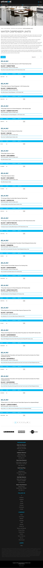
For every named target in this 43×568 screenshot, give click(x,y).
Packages (21, 520)
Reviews (21, 524)
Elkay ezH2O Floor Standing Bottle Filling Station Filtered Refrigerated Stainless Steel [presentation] (15, 249)
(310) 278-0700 (21, 482)
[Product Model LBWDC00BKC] (21, 402)
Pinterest (21, 505)
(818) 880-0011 (21, 458)
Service (21, 538)
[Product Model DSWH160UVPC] (21, 288)
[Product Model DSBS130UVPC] (21, 86)
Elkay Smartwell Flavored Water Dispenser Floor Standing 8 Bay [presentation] (11, 271)
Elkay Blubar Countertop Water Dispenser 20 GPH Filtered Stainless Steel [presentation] (13, 69)
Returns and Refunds (21, 528)
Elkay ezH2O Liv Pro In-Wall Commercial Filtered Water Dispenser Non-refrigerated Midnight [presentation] (16, 408)
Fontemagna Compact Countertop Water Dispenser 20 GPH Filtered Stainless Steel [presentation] (14, 226)
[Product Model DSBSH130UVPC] (21, 108)
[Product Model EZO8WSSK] (21, 379)
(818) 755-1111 (21, 450)
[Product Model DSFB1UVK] (21, 198)
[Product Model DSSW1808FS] (21, 265)
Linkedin (21, 509)
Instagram (21, 499)
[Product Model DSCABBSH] (21, 153)
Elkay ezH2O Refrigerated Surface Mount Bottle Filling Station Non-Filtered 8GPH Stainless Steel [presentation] (17, 338)
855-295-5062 (13, 552)
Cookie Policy (21, 532)
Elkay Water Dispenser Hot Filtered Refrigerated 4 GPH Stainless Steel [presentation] (12, 293)
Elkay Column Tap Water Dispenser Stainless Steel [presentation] (9, 137)
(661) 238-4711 (21, 465)
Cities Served (21, 540)
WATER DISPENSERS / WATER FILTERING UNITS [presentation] (9, 67)
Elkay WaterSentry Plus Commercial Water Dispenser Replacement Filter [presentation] (13, 316)
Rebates (21, 518)
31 (27, 422)
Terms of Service (21, 536)
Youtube (21, 503)
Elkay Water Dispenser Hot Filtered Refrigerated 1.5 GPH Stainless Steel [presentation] (13, 114)
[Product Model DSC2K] (21, 131)
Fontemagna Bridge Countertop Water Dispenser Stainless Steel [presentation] (11, 204)
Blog (21, 545)
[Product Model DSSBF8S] (21, 243)
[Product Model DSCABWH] (21, 176)
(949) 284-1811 (21, 474)
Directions (21, 469)
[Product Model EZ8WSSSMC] (21, 332)
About (21, 514)
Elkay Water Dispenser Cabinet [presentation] (6, 159)
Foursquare (21, 507)
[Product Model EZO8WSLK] (21, 355)
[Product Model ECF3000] (21, 310)
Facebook (21, 497)
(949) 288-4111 (21, 490)
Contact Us (21, 526)
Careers (21, 534)
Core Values (21, 516)
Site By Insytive (21, 565)
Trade (21, 522)
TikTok (21, 501)
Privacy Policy (21, 530)
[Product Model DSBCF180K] (21, 63)
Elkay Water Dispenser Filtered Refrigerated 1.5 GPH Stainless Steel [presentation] (12, 92)
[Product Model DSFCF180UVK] (21, 220)
